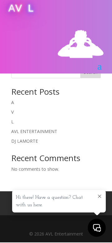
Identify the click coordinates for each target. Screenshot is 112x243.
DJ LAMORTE (24, 141)
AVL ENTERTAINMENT (34, 131)
